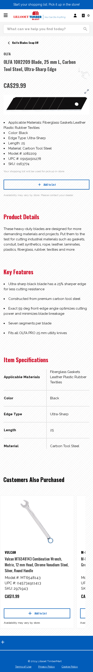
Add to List (50, 184)
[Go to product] (37, 521)
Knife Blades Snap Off (25, 43)
